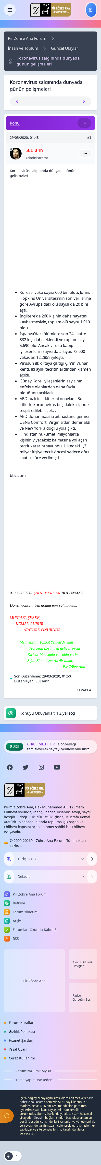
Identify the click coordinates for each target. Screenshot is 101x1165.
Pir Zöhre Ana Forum (27, 38)
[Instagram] (41, 767)
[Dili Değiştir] (92, 859)
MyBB (46, 1071)
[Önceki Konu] (30, 101)
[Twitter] (25, 767)
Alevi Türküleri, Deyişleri (83, 964)
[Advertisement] (50, 232)
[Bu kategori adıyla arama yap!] (84, 123)
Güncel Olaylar (64, 48)
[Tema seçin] (9, 876)
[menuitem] (91, 10)
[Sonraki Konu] (70, 101)
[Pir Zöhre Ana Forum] (50, 10)
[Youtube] (57, 767)
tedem (48, 1079)
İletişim (39, 1118)
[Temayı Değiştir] (92, 876)
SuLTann (43, 681)
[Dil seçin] (9, 859)
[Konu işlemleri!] (13, 1156)
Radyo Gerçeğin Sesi (82, 998)
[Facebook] (10, 767)
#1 (89, 137)
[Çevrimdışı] (11, 149)
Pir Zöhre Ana (34, 980)
